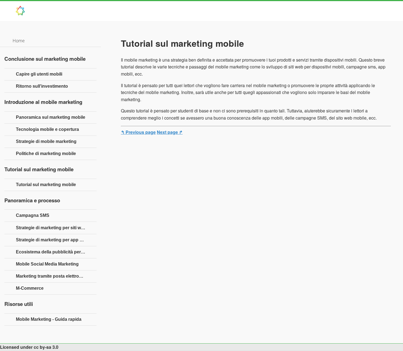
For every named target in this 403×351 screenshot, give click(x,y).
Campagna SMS (32, 215)
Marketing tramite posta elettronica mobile (56, 276)
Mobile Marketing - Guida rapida (48, 319)
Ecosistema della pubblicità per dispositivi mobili (56, 252)
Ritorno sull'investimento (42, 86)
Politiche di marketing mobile (46, 153)
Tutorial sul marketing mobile (46, 184)
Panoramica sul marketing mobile (50, 117)
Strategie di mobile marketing (46, 141)
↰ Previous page (138, 132)
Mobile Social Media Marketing (47, 264)
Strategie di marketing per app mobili (54, 239)
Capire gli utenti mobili (39, 74)
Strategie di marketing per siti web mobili (56, 227)
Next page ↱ (170, 132)
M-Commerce (30, 288)
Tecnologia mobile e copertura (47, 129)
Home (19, 41)
